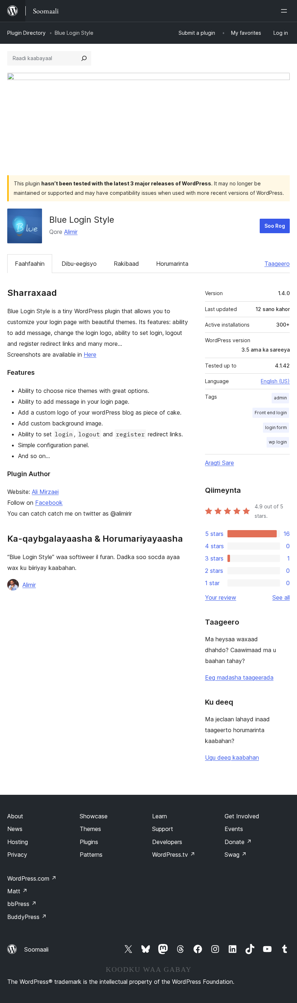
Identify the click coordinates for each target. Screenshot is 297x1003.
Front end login (271, 412)
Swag (236, 854)
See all (281, 597)
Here (90, 354)
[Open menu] (285, 11)
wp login (278, 442)
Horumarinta (172, 263)
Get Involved (242, 816)
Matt (17, 891)
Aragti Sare (219, 462)
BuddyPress (27, 916)
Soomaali (36, 949)
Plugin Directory (26, 33)
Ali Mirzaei (45, 491)
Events (234, 828)
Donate (238, 841)
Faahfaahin (30, 263)
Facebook (49, 502)
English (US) (275, 381)
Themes (90, 828)
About (15, 816)
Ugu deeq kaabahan (232, 757)
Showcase (94, 816)
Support (162, 828)
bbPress (22, 903)
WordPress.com (32, 878)
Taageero (277, 263)
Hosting (17, 841)
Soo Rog (274, 226)
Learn (159, 816)
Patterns (91, 854)
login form (276, 427)
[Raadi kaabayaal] (84, 58)
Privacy (17, 854)
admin (280, 397)
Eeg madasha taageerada (239, 677)
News (14, 828)
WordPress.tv (173, 854)
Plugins (89, 841)
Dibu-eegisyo (79, 263)
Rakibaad (126, 263)
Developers (167, 841)
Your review (220, 597)
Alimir (71, 231)
